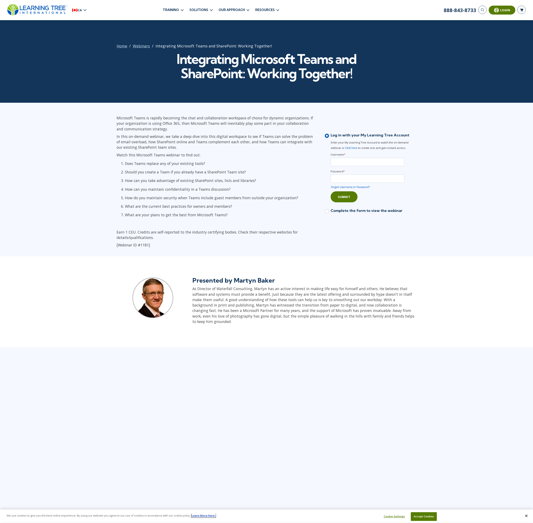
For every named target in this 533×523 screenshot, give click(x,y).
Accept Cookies (424, 516)
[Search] (482, 10)
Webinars (141, 45)
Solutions (198, 10)
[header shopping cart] (521, 10)
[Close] (526, 515)
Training (171, 10)
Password (338, 171)
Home (122, 45)
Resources (265, 10)
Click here (351, 148)
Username (338, 154)
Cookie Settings (394, 516)
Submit (344, 197)
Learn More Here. (203, 515)
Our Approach (232, 10)
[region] (266, 516)
